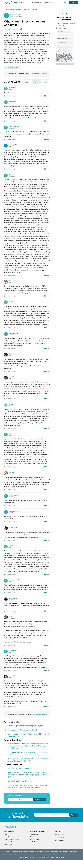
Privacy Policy (63, 60)
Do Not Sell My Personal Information (57, 857)
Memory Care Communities (11, 842)
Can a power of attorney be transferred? (22, 730)
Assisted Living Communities (11, 839)
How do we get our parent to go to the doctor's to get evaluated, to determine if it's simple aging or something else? (28, 774)
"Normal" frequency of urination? (19, 768)
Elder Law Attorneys (35, 839)
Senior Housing (62, 28)
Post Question (39, 800)
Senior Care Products (35, 842)
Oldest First (45, 81)
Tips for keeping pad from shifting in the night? (25, 726)
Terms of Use (38, 857)
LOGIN (73, 2)
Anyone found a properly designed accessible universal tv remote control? (28, 735)
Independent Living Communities (12, 837)
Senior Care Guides (35, 837)
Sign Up (73, 815)
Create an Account (59, 837)
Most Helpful (27, 81)
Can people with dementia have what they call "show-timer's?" (27, 753)
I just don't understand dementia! (19, 781)
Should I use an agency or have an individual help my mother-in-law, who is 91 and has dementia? (27, 786)
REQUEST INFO (65, 64)
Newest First (36, 81)
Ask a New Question (40, 74)
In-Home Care (62, 26)
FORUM (49, 2)
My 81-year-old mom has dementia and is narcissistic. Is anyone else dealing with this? (28, 760)
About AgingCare (59, 840)
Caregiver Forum (34, 834)
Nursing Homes (8, 844)
